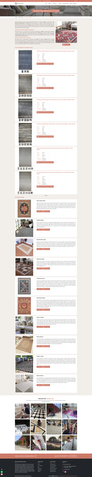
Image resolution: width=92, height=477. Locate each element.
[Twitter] (75, 1)
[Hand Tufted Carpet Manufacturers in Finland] (25, 208)
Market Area (40, 469)
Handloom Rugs (40, 220)
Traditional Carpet (41, 278)
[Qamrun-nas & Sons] (19, 3)
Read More (39, 211)
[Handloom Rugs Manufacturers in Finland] (25, 228)
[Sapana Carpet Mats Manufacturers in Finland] (69, 411)
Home (46, 3)
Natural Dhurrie (40, 336)
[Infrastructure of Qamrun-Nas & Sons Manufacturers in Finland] (69, 442)
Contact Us (75, 3)
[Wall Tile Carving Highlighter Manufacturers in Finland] (38, 411)
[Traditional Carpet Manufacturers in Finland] (25, 286)
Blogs (71, 3)
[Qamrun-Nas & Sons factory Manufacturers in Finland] (22, 442)
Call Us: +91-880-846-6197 (62, 456)
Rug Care (60, 3)
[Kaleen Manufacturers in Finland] (53, 427)
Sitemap (39, 471)
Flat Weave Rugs (52, 464)
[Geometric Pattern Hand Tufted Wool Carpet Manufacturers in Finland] (38, 427)
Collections (55, 3)
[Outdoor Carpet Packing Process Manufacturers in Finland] (22, 427)
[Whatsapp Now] (2, 472)
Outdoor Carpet (40, 356)
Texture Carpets (40, 317)
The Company (40, 465)
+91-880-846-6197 (67, 469)
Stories (49, 3)
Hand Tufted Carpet (41, 200)
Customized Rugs (66, 3)
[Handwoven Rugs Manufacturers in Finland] (25, 267)
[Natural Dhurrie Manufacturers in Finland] (25, 344)
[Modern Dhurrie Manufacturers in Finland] (25, 383)
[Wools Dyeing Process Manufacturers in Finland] (69, 427)
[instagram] (65, 471)
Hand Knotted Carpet (41, 239)
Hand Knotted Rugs (41, 297)
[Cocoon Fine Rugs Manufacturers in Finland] (22, 411)
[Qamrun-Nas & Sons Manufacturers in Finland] (53, 411)
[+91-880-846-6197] (2, 469)
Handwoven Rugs (40, 259)
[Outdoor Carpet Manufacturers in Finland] (25, 364)
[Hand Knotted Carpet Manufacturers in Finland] (25, 247)
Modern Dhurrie (40, 375)
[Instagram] (76, 1)
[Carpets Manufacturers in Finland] (53, 442)
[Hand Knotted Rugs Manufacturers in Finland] (25, 305)
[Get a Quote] (2, 474)
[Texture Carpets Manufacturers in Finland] (25, 325)
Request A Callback (49, 63)
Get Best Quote (40, 63)
